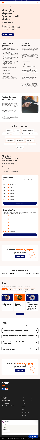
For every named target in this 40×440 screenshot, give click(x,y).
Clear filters (5, 289)
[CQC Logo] (5, 422)
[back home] (5, 384)
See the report (5, 431)
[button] (37, 2)
